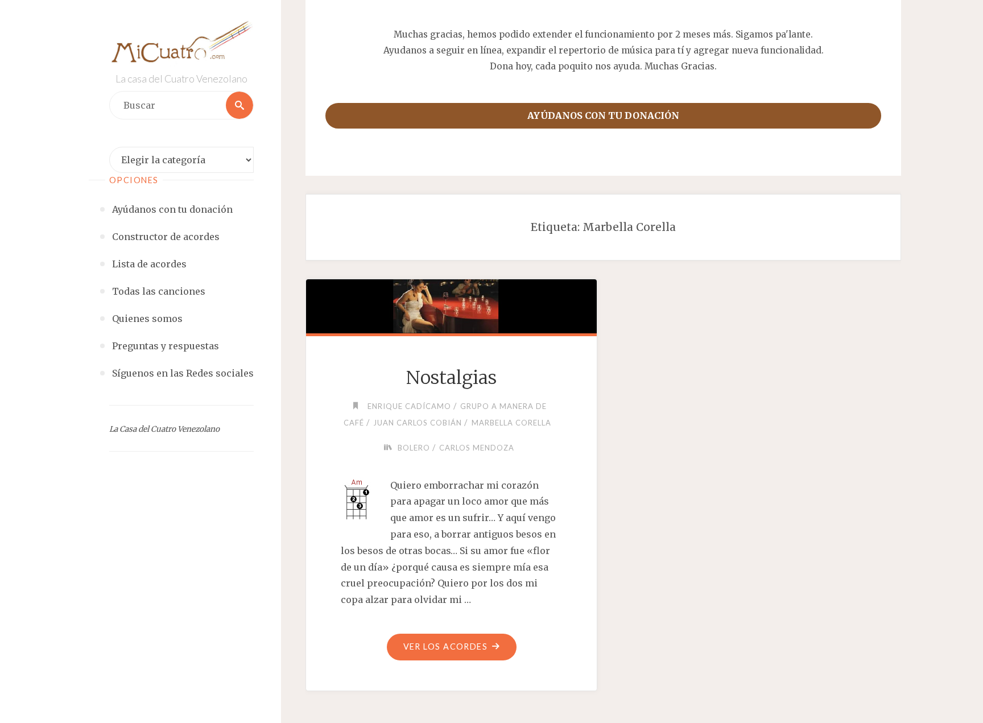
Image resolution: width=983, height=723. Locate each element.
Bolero (414, 447)
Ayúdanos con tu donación (603, 115)
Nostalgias (451, 377)
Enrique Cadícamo (409, 406)
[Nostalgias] (451, 304)
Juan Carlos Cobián (417, 422)
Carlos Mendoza (476, 447)
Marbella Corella (511, 422)
